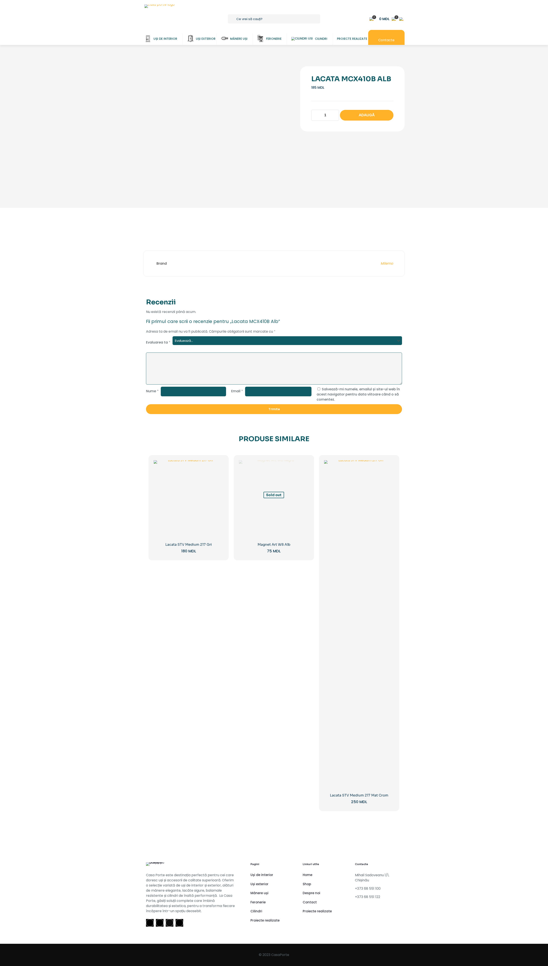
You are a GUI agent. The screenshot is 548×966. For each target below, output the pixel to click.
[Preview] (217, 494)
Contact (310, 902)
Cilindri (256, 911)
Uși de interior (261, 875)
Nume (152, 391)
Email (237, 391)
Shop (307, 884)
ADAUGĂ (367, 115)
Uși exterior (259, 884)
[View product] (217, 475)
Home (307, 875)
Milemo (387, 263)
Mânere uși (259, 893)
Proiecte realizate (265, 920)
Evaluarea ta (158, 342)
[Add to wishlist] (217, 484)
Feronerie (258, 902)
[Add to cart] (217, 466)
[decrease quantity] (316, 115)
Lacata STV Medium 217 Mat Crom (359, 795)
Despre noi (311, 893)
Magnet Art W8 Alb (274, 544)
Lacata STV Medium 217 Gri (188, 544)
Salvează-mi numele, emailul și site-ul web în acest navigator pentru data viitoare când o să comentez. (358, 394)
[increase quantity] (334, 115)
